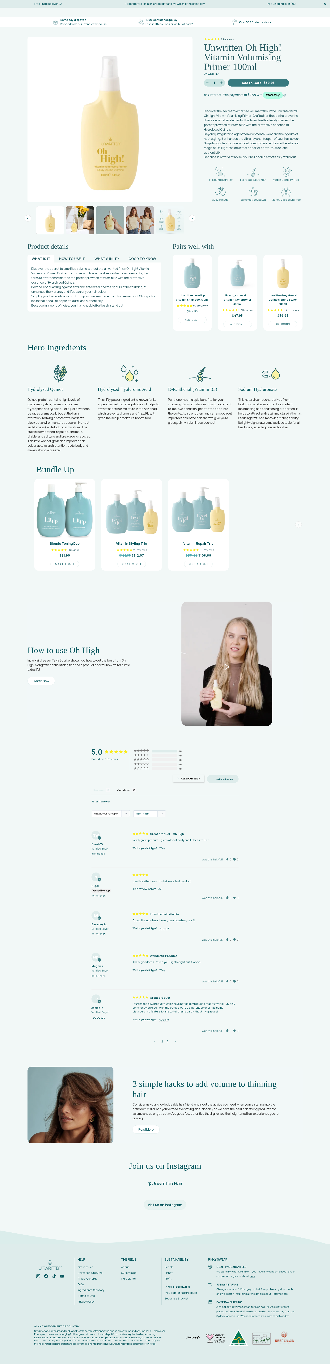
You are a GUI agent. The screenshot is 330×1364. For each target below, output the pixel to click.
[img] (38, 1276)
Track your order (88, 1278)
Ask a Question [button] (190, 778)
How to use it (72, 258)
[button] (228, 859)
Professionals (177, 1287)
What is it (41, 258)
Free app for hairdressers (181, 1292)
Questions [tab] (123, 790)
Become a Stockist (176, 1298)
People (169, 1267)
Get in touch (85, 1267)
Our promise (129, 1273)
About (125, 1267)
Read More (146, 1129)
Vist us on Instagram (165, 1204)
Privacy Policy (86, 1301)
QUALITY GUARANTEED (231, 1267)
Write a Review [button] (225, 779)
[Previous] (28, 218)
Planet (169, 1273)
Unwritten (212, 73)
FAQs (81, 1284)
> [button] (175, 1041)
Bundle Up (55, 469)
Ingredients (128, 1278)
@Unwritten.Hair (165, 1183)
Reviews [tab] (98, 790)
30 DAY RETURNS (227, 1284)
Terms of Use (86, 1296)
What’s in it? (107, 258)
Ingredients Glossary (91, 1290)
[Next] (192, 218)
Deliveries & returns (90, 1273)
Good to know (142, 258)
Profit (168, 1278)
